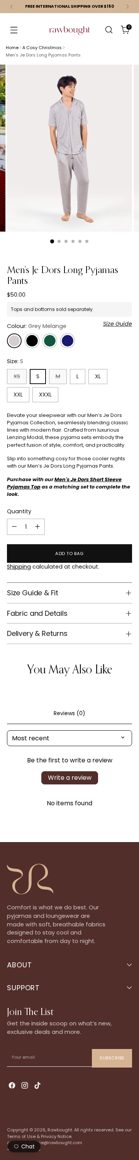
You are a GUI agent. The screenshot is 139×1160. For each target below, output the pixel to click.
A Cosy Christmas (42, 47)
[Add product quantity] (37, 527)
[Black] (32, 340)
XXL (18, 394)
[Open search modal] (109, 30)
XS (17, 376)
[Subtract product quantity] (14, 527)
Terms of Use (21, 1136)
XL (98, 376)
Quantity (19, 511)
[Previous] (11, 6)
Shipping (19, 567)
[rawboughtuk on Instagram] (25, 1086)
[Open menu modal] (14, 30)
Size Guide (117, 324)
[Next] (127, 6)
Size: (15, 361)
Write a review (70, 777)
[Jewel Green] (49, 340)
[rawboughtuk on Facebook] (12, 1086)
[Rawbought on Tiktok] (38, 1086)
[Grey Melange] (14, 340)
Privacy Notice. (56, 1136)
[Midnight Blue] (67, 340)
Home (12, 47)
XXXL (45, 394)
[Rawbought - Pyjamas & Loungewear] (69, 35)
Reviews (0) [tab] (69, 713)
